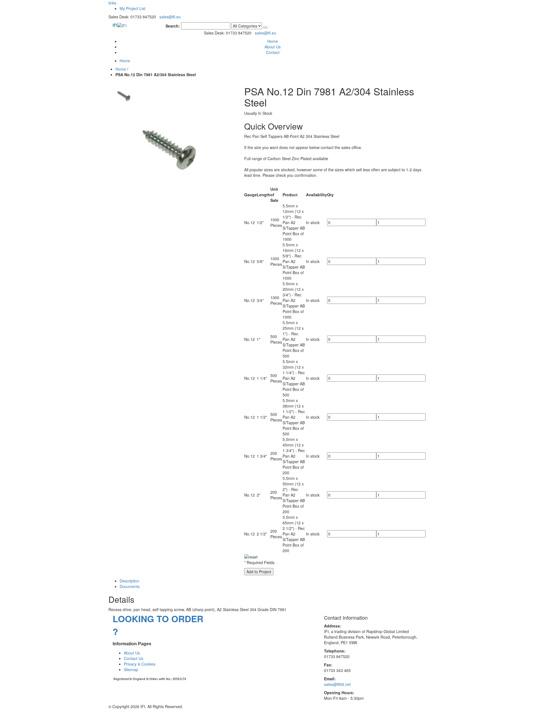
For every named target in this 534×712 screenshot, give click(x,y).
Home (120, 69)
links (112, 3)
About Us (272, 46)
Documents (130, 586)
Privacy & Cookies (139, 664)
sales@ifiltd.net (337, 684)
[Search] (265, 27)
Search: (172, 26)
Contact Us (133, 658)
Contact (273, 52)
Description (129, 581)
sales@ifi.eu (170, 16)
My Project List (132, 8)
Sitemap (131, 669)
